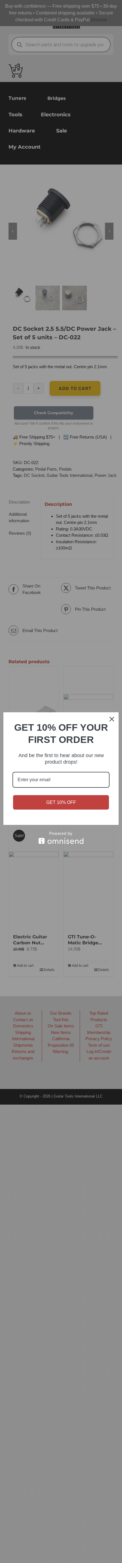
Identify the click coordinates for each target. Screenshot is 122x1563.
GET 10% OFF (61, 802)
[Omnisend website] (61, 838)
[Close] (112, 719)
